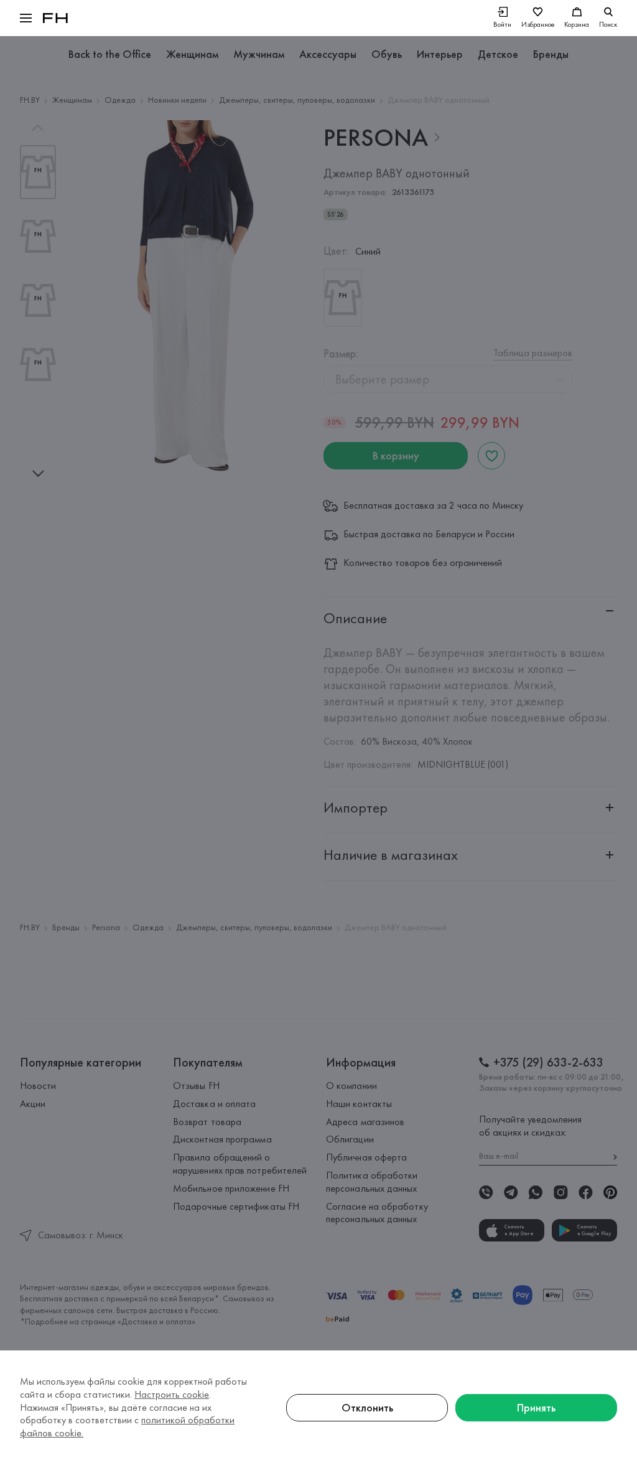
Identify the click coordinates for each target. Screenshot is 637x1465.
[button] (26, 18)
